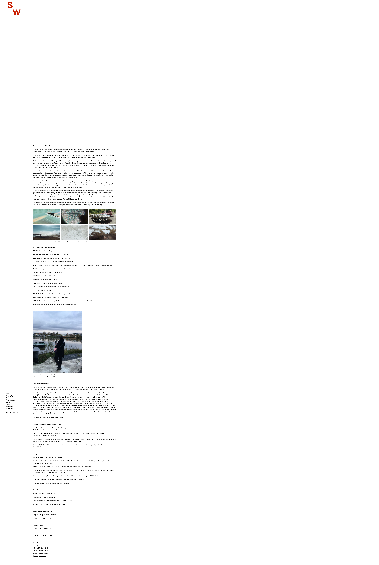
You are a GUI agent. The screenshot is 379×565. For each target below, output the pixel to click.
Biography (9, 396)
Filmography (10, 398)
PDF (49, 535)
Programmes (10, 400)
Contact (8, 404)
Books (8, 402)
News (8, 394)
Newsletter (9, 406)
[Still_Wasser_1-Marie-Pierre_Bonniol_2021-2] (46, 216)
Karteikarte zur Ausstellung (75, 445)
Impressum (9, 408)
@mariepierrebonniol (56, 417)
